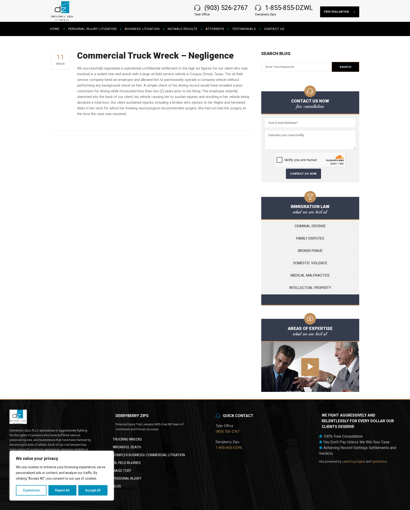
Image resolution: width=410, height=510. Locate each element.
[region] (61, 476)
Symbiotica (379, 461)
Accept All (93, 490)
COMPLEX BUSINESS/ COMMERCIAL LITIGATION (149, 455)
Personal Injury (127, 478)
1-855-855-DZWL (289, 8)
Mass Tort (122, 471)
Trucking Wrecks (127, 439)
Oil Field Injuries (127, 463)
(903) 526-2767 (226, 8)
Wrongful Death (127, 447)
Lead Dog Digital (353, 461)
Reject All (62, 490)
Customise (31, 490)
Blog (117, 486)
